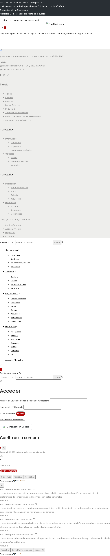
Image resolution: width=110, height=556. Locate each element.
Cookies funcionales (11, 504)
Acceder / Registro (14, 360)
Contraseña (11, 407)
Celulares (9, 154)
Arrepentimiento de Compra (18, 120)
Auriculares (16, 210)
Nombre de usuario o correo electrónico (24, 400)
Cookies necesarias (11, 489)
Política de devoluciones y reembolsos (23, 116)
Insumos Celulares (19, 161)
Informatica (10, 138)
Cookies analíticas (10, 519)
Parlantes (15, 206)
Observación (28, 504)
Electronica (10, 202)
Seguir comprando (8, 471)
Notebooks (16, 142)
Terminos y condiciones (16, 112)
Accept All (29, 477)
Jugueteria (16, 199)
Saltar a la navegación (12, 20)
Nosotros (9, 101)
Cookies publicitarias (12, 534)
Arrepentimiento (13, 229)
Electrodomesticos (19, 187)
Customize (6, 477)
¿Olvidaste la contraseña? (12, 419)
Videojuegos (16, 214)
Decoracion (10, 183)
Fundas (14, 157)
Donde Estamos (12, 105)
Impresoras (16, 146)
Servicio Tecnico (13, 225)
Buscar (57, 242)
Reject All (18, 477)
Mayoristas (10, 232)
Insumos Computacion (21, 150)
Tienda (8, 94)
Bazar (13, 191)
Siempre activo (28, 489)
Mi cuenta (10, 109)
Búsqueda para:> (8, 242)
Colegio (14, 195)
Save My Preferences (22, 550)
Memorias (15, 165)
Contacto (9, 236)
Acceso (20, 413)
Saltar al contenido (32, 20)
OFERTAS (9, 97)
